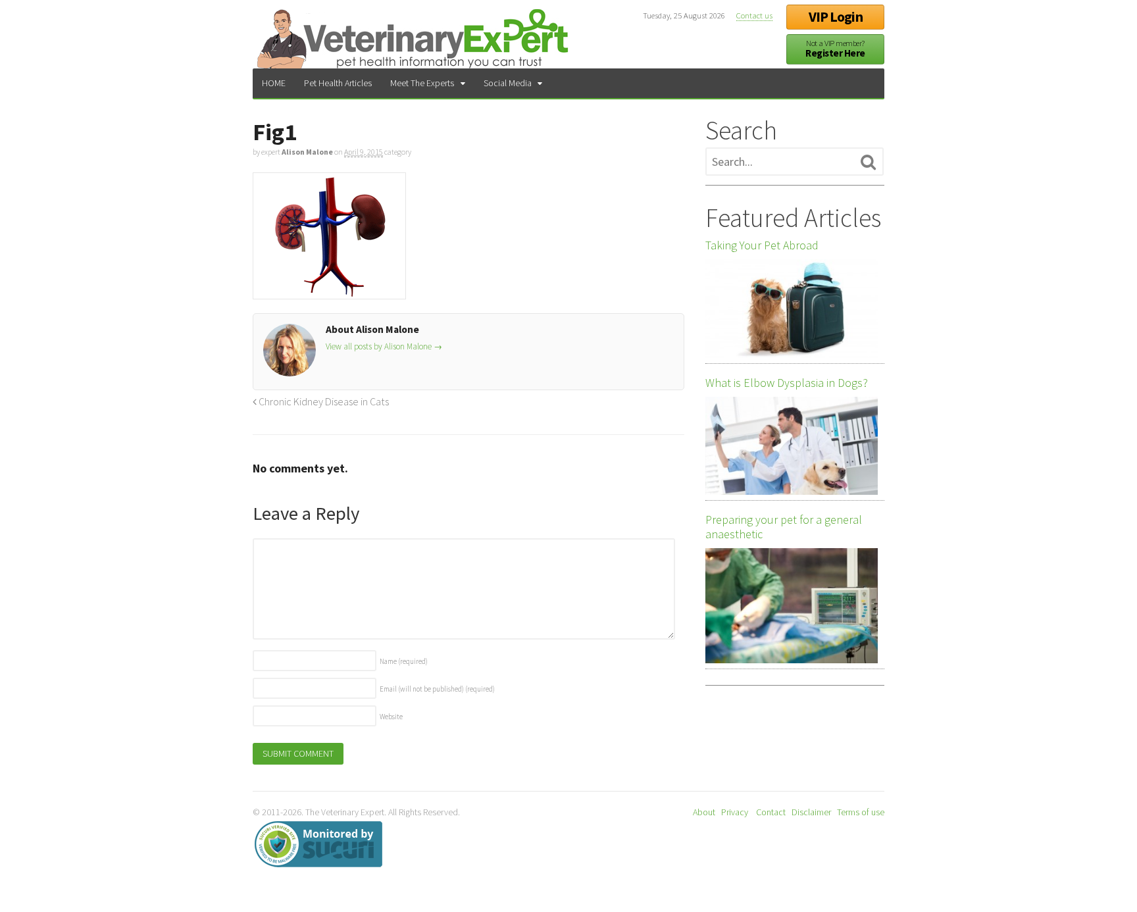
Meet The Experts (422, 83)
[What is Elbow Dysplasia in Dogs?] (791, 446)
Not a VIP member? (835, 49)
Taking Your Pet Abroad (762, 245)
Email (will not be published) (437, 689)
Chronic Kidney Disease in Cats (323, 401)
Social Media (508, 83)
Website (391, 716)
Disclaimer (811, 812)
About (704, 812)
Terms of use (860, 812)
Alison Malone (307, 152)
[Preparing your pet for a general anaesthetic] (791, 605)
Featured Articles (793, 217)
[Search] (868, 162)
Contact (771, 812)
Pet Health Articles (338, 83)
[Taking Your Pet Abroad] (791, 308)
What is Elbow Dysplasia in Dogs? (786, 383)
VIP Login (836, 17)
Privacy (734, 812)
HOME (274, 83)
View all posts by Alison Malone (384, 346)
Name (404, 661)
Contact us (754, 15)
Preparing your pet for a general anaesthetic (783, 527)
